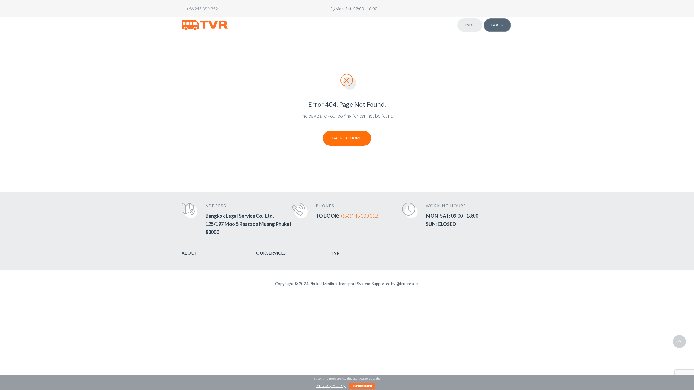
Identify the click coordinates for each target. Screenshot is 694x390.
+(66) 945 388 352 (359, 216)
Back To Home (347, 138)
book (497, 24)
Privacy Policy (331, 385)
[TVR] (205, 25)
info (469, 24)
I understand (362, 386)
